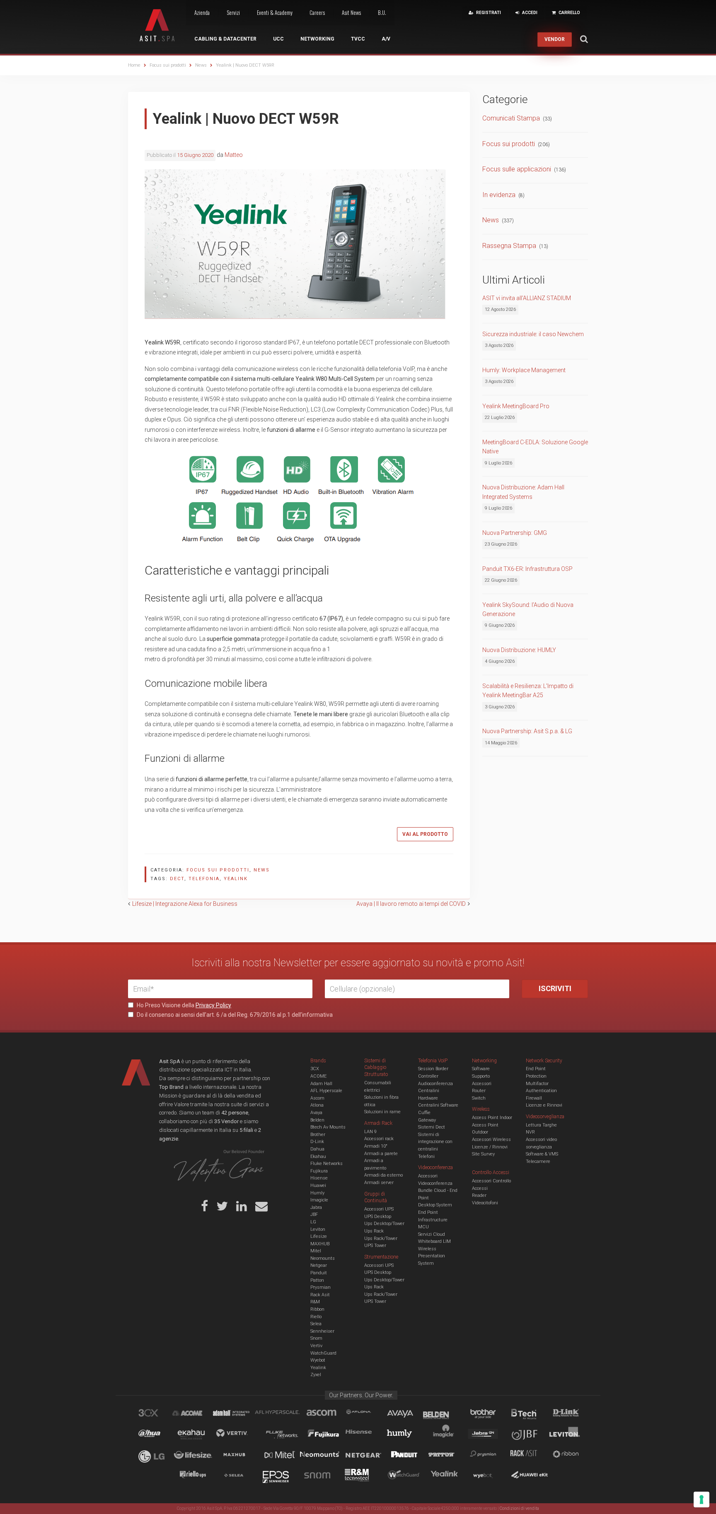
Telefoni (426, 1156)
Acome (198, 1414)
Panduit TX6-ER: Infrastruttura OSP (527, 569)
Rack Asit (320, 1294)
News (262, 870)
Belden (317, 1120)
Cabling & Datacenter (225, 39)
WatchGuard (323, 1353)
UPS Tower (375, 1245)
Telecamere (538, 1161)
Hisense (319, 1178)
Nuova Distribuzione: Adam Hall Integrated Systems (523, 492)
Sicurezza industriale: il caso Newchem (533, 334)
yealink (236, 878)
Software (481, 1068)
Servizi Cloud (431, 1234)
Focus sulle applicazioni (516, 169)
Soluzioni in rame (382, 1111)
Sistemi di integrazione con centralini (435, 1142)
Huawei (318, 1185)
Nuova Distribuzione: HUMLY (519, 650)
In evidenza (498, 195)
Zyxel (315, 1374)
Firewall (534, 1098)
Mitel (315, 1251)
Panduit (318, 1273)
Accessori (481, 1083)
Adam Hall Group (239, 1414)
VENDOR (554, 39)
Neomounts (322, 1258)
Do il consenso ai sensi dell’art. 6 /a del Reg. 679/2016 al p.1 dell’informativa (234, 1014)
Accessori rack (379, 1138)
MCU (423, 1227)
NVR (530, 1132)
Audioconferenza (435, 1083)
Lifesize (318, 1236)
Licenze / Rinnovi (490, 1147)
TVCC (358, 39)
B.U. (382, 12)
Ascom (317, 1098)
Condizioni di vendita (519, 1508)
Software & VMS (542, 1154)
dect (177, 878)
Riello (316, 1316)
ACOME (318, 1076)
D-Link (317, 1141)
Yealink (318, 1367)
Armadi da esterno (383, 1175)
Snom (316, 1338)
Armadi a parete (381, 1153)
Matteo (234, 155)
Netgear (318, 1265)
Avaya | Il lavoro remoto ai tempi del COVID (411, 903)
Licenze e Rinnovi (544, 1105)
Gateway (427, 1120)
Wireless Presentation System (431, 1256)
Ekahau (318, 1156)
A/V (386, 39)
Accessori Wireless (491, 1139)
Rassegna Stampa (509, 246)
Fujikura (319, 1171)
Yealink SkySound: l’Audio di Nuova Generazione (527, 609)
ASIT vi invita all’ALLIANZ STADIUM (526, 298)
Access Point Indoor (492, 1117)
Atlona (317, 1105)
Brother (317, 1134)
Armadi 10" (375, 1146)
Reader (479, 1195)
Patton (317, 1280)
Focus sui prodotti (217, 870)
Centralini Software (438, 1105)
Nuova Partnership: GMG (514, 533)
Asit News (351, 12)
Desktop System (435, 1205)
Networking (317, 39)
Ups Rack (374, 1231)
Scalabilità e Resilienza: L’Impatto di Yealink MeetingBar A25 (527, 690)
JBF (314, 1214)
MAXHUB (319, 1244)
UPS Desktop (377, 1216)
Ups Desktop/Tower (384, 1223)
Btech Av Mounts (328, 1127)
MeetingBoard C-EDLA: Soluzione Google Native (535, 447)
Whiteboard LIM (434, 1241)
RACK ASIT (529, 1455)
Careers (317, 12)
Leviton (317, 1229)
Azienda (202, 12)
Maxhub (239, 1455)
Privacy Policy (213, 1005)
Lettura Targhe (541, 1125)
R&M (315, 1302)
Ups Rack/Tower (380, 1238)
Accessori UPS (379, 1209)
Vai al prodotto (425, 834)
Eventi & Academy (275, 12)
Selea (316, 1323)
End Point (428, 1212)
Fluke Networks (326, 1163)
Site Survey (483, 1154)
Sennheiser (322, 1331)
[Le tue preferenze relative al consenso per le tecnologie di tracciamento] (701, 1499)
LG (313, 1222)
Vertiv (316, 1345)
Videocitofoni (485, 1203)
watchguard (405, 1476)
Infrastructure (433, 1220)
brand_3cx (156, 1414)
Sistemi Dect (431, 1127)
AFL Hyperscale (326, 1090)
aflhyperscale (280, 1414)
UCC (278, 39)
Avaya (316, 1112)
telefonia (204, 878)
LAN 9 (370, 1131)
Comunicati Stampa (511, 118)
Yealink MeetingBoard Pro (515, 406)
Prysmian (320, 1287)
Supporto (481, 1076)
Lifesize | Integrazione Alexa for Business (184, 903)
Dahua (317, 1149)
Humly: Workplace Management (524, 370)
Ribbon (317, 1309)
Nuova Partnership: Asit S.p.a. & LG (527, 731)
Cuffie (424, 1112)
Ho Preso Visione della (183, 1005)
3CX (314, 1068)
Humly (317, 1193)
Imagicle (319, 1200)
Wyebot (317, 1360)
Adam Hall (321, 1083)
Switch (479, 1098)
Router (479, 1090)
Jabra (316, 1207)
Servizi (233, 12)
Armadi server (379, 1182)
